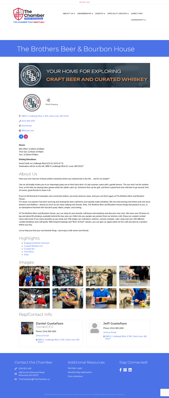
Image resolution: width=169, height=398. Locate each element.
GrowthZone (119, 394)
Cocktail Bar (29, 249)
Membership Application (80, 372)
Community (137, 20)
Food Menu (29, 252)
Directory (137, 13)
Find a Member (75, 376)
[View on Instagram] (26, 138)
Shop (26, 255)
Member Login (84, 2)
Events (99, 13)
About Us (68, 13)
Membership (84, 13)
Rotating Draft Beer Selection (36, 243)
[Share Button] (48, 100)
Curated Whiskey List (33, 246)
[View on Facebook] (21, 138)
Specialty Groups (117, 13)
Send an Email (42, 336)
